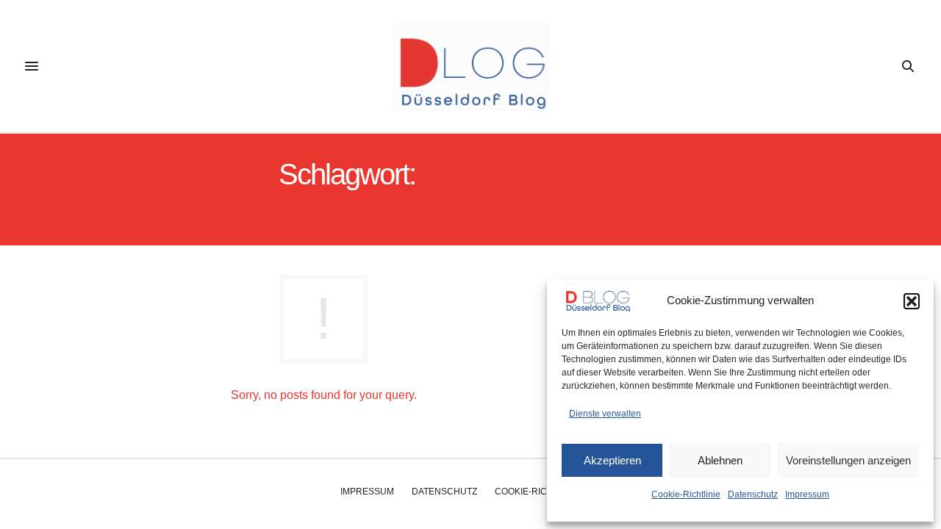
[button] (911, 301)
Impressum (807, 494)
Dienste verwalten (605, 414)
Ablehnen (720, 460)
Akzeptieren (612, 460)
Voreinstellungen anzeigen (848, 460)
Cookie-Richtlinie (685, 494)
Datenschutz (753, 494)
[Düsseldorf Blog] (470, 66)
